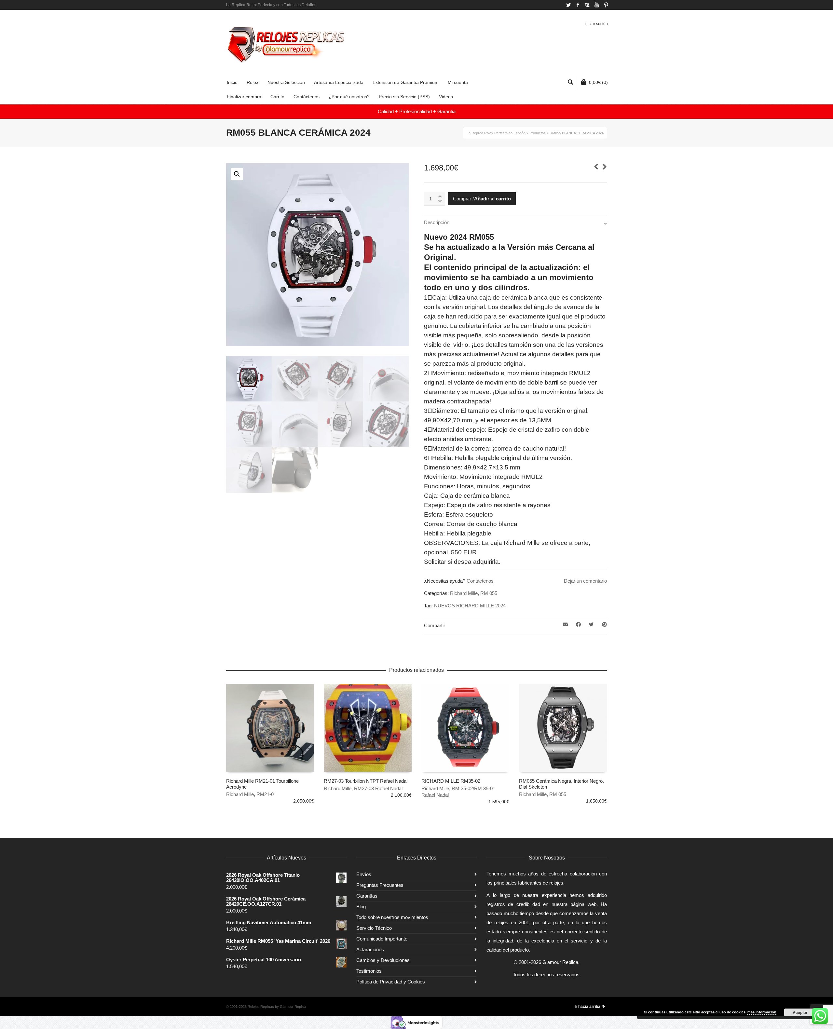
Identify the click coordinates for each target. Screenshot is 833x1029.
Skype (587, 5)
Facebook (578, 5)
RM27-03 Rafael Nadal (378, 788)
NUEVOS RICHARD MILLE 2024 (470, 605)
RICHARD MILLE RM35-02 (450, 781)
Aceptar (800, 1012)
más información (761, 1011)
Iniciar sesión (596, 23)
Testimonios (369, 971)
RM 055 (488, 593)
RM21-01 (266, 794)
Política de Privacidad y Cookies (390, 981)
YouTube (597, 5)
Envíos (363, 874)
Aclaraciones (370, 949)
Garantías (366, 896)
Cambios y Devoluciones (383, 960)
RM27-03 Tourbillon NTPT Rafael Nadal (365, 781)
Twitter (568, 5)
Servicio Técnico (374, 928)
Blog (361, 906)
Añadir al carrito (492, 198)
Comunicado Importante (381, 938)
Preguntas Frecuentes (379, 885)
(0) (598, 82)
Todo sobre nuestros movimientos (392, 917)
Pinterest (606, 5)
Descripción (436, 222)
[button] (237, 174)
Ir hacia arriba (587, 1006)
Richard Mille (464, 593)
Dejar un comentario (585, 581)
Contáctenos (480, 581)
